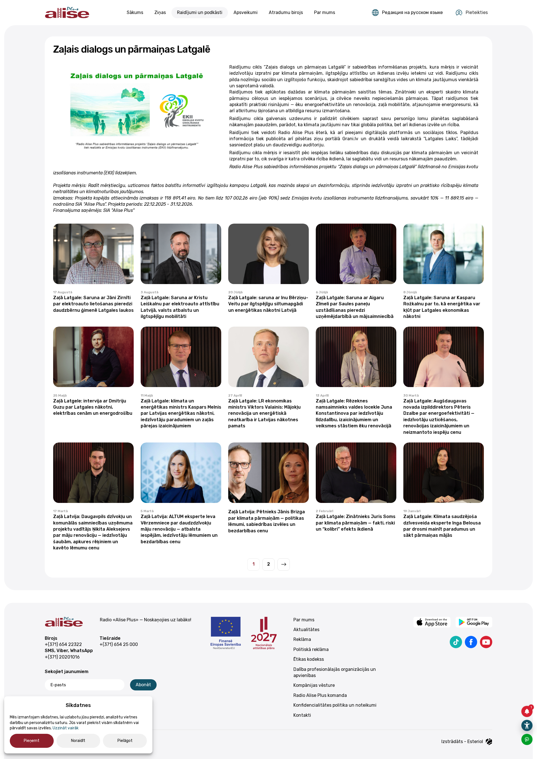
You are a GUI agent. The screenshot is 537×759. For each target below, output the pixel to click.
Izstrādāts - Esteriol (462, 741)
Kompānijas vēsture (314, 685)
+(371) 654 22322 (63, 644)
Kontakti (302, 715)
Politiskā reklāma (311, 649)
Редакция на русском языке (412, 12)
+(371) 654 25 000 (119, 644)
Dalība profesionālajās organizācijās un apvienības (334, 672)
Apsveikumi (246, 12)
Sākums (135, 12)
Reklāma (302, 639)
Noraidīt (78, 740)
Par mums (324, 12)
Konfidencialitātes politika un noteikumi (334, 705)
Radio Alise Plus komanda (320, 695)
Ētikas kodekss (308, 659)
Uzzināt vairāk (66, 728)
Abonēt (143, 684)
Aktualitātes (306, 629)
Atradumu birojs (286, 12)
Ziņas (160, 12)
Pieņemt (31, 740)
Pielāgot (125, 740)
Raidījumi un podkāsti (199, 12)
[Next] (283, 564)
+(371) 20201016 (62, 657)
